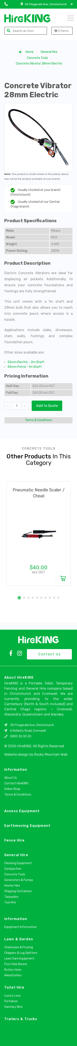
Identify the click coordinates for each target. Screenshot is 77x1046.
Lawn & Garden (18, 939)
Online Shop (12, 789)
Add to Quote (47, 406)
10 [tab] (58, 598)
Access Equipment (22, 811)
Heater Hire (12, 885)
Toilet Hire (14, 987)
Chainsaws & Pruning (18, 947)
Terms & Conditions (38, 420)
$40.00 (38, 568)
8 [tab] (50, 598)
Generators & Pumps (18, 880)
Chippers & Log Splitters (20, 953)
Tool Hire (10, 902)
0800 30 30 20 (20, 736)
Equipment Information (20, 927)
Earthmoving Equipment (27, 826)
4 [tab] (33, 598)
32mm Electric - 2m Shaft (25, 362)
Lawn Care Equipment (19, 958)
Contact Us (49, 654)
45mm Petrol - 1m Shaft (24, 367)
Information (15, 770)
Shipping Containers (18, 891)
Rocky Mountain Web (50, 754)
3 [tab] (28, 598)
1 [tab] (19, 597)
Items (63, 31)
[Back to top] (70, 1038)
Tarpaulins (11, 897)
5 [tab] (37, 598)
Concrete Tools (37, 58)
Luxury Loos (12, 995)
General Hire (49, 52)
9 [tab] (54, 598)
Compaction (12, 869)
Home (29, 52)
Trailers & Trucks (20, 1019)
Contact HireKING (16, 783)
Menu (65, 17)
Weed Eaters (13, 975)
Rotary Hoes (12, 970)
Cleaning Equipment (18, 863)
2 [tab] (24, 598)
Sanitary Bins (13, 1007)
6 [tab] (41, 598)
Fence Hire (14, 840)
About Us (10, 778)
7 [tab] (45, 598)
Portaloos (11, 1001)
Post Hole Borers (15, 964)
